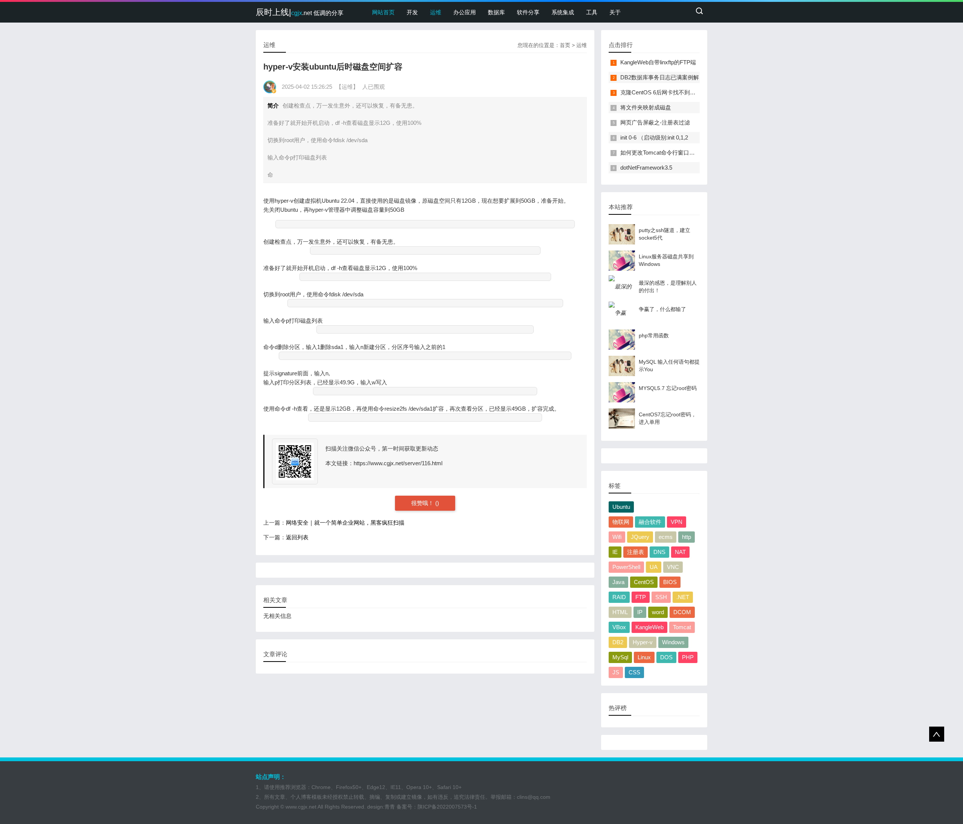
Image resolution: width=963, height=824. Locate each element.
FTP (640, 597)
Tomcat (682, 627)
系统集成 (562, 12)
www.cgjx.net (301, 807)
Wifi (616, 537)
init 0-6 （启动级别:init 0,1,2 (654, 137)
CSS (634, 672)
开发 (412, 12)
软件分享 (528, 12)
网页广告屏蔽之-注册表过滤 (655, 122)
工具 (591, 12)
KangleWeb (649, 627)
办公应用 (464, 12)
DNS (659, 552)
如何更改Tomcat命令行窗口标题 (660, 152)
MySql (620, 657)
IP (640, 612)
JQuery (640, 537)
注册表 (635, 552)
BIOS (670, 582)
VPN (676, 522)
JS (615, 672)
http (686, 537)
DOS (666, 657)
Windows (673, 642)
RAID (619, 597)
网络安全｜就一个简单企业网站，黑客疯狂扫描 (345, 522)
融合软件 (650, 522)
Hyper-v (643, 642)
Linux (644, 657)
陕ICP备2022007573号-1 (447, 807)
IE (615, 552)
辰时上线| (299, 12)
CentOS (644, 582)
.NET (682, 597)
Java (618, 582)
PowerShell (626, 567)
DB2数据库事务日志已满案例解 (659, 77)
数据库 (496, 12)
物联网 (620, 522)
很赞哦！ (423, 503)
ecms (666, 537)
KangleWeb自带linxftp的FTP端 (658, 62)
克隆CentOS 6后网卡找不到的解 (660, 92)
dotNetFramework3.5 (646, 167)
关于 (615, 12)
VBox (619, 627)
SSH (661, 597)
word (658, 612)
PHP (688, 657)
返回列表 (297, 537)
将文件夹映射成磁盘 (645, 107)
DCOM (682, 612)
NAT (680, 552)
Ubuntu (621, 507)
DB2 (617, 642)
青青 (389, 807)
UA (654, 567)
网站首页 (383, 12)
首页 (565, 45)
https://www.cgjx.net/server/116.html (398, 463)
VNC (673, 567)
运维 (435, 12)
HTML (620, 612)
